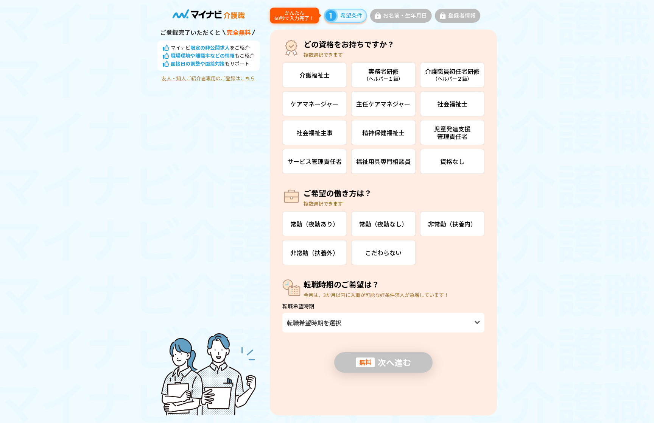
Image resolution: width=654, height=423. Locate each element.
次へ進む (385, 362)
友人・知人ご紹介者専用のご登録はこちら (208, 78)
